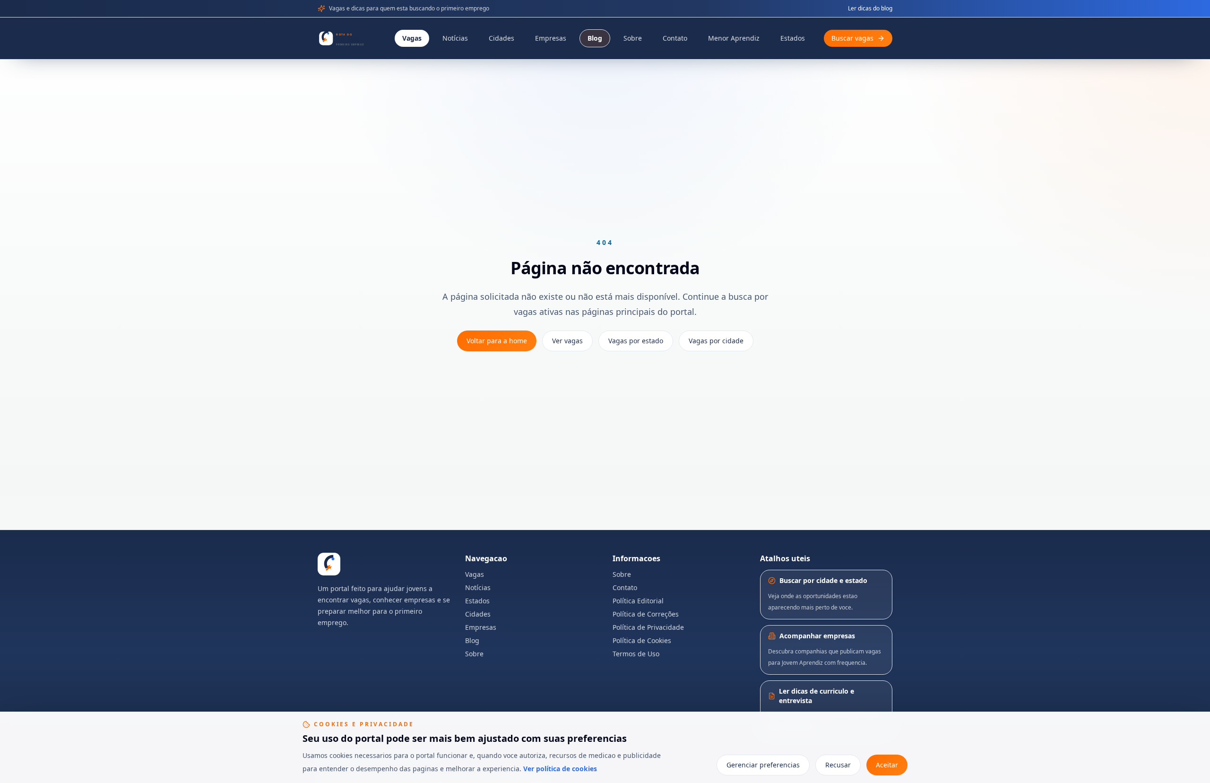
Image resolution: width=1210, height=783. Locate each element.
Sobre (632, 38)
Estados (792, 38)
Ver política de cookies (560, 768)
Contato (675, 38)
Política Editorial (638, 600)
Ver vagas (567, 340)
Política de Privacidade (648, 627)
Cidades (501, 38)
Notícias (455, 38)
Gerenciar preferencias (763, 764)
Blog (595, 38)
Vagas (412, 38)
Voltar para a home (497, 340)
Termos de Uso (636, 653)
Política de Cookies (642, 640)
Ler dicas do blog (870, 8)
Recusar (838, 764)
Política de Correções (646, 613)
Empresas (550, 38)
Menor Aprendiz (734, 38)
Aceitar (887, 764)
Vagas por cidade (716, 340)
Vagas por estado (635, 340)
